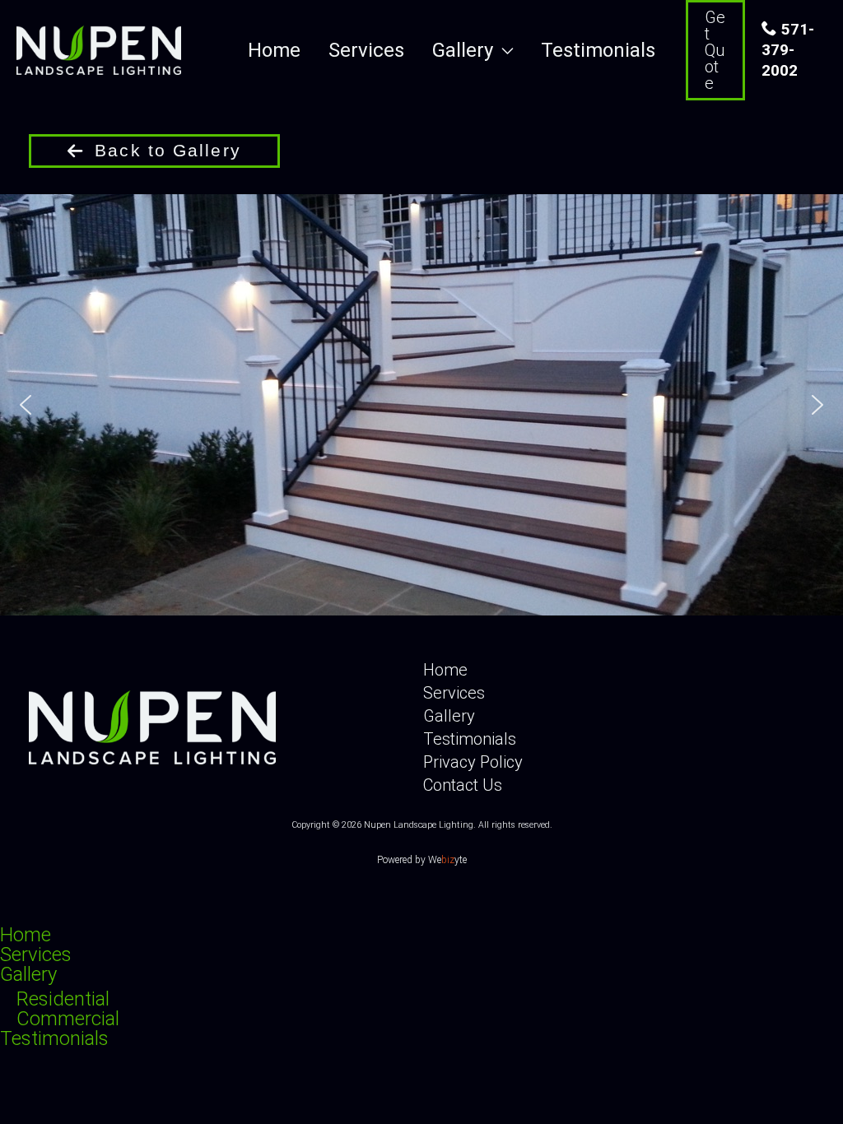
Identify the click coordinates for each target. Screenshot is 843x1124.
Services (454, 693)
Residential (62, 998)
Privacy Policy (473, 762)
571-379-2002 (787, 50)
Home (445, 670)
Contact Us (462, 785)
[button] (503, 50)
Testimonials (469, 739)
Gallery (449, 716)
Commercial (67, 1018)
